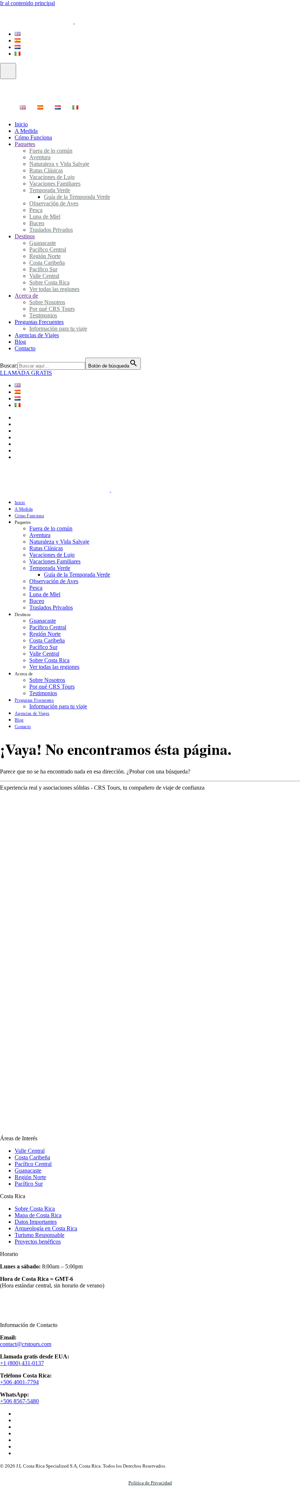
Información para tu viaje (58, 706)
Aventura (39, 535)
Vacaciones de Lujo (52, 555)
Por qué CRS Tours (52, 686)
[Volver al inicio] (82, 21)
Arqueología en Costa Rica (46, 1228)
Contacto (25, 348)
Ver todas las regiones (54, 289)
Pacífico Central (47, 627)
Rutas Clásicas (46, 548)
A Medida (24, 509)
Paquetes (25, 144)
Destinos (25, 236)
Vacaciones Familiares (54, 561)
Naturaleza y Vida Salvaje (59, 541)
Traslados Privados (51, 230)
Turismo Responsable (39, 1235)
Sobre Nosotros (47, 680)
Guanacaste (42, 621)
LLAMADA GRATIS (26, 373)
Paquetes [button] (23, 522)
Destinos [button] (23, 614)
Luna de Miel (44, 216)
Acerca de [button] (24, 673)
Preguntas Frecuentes (34, 700)
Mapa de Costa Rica (38, 1215)
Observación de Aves (53, 203)
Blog (19, 720)
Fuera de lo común (50, 151)
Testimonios (43, 693)
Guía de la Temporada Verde (77, 574)
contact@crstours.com (25, 1344)
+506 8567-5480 (19, 1401)
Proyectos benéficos (38, 1241)
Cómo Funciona (29, 515)
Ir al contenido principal (27, 3)
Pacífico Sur (43, 647)
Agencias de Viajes (37, 335)
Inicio (20, 502)
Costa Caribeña (47, 640)
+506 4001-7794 (19, 1382)
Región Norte (45, 634)
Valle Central (44, 654)
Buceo (36, 601)
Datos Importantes (36, 1222)
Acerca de (26, 295)
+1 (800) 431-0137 (22, 1363)
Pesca (35, 588)
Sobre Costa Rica (49, 660)
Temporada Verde (49, 568)
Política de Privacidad (150, 1483)
